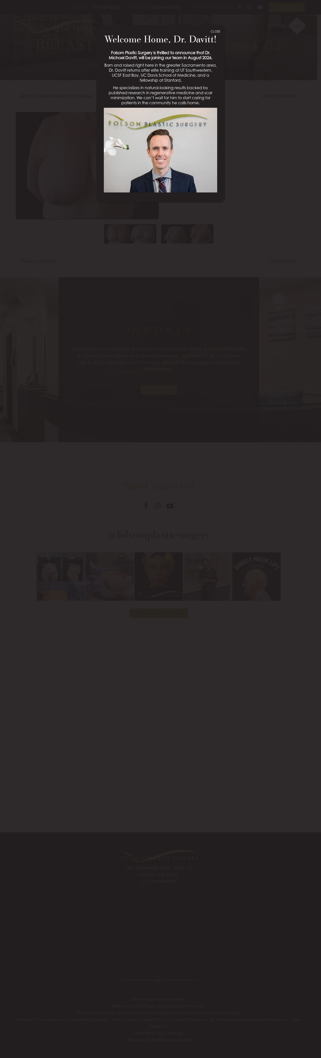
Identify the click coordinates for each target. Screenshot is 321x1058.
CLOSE (215, 31)
